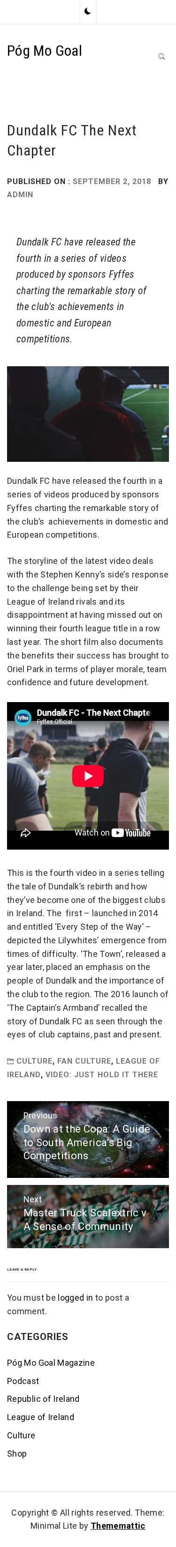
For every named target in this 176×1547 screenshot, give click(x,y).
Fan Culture (84, 1061)
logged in (75, 1298)
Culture (34, 1061)
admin (20, 194)
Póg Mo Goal (44, 50)
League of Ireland (40, 1417)
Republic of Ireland (43, 1399)
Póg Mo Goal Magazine (51, 1363)
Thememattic (118, 1526)
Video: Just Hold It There (102, 1074)
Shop (17, 1453)
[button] (87, 12)
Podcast (23, 1381)
